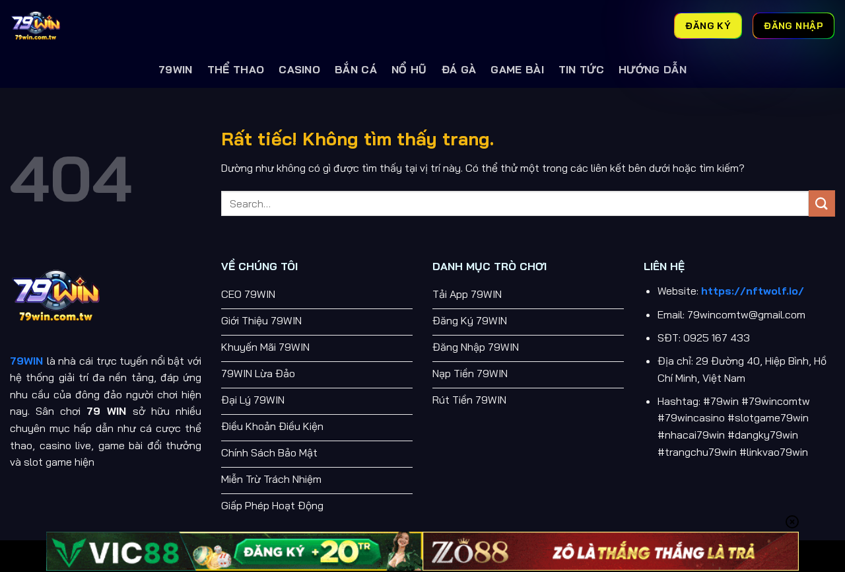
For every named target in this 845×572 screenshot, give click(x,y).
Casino (299, 69)
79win (175, 69)
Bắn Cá (356, 69)
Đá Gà (459, 69)
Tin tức (581, 69)
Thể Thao (236, 69)
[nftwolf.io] (76, 26)
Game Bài (517, 69)
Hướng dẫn (653, 69)
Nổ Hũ (409, 69)
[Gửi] (822, 203)
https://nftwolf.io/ (752, 290)
